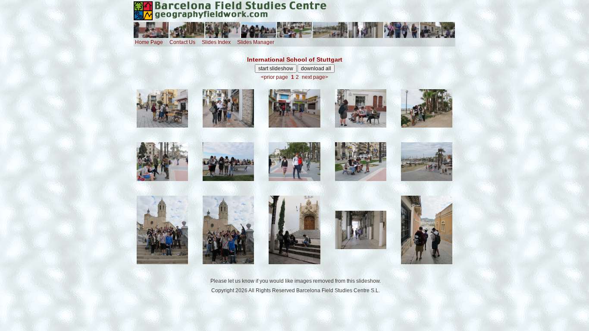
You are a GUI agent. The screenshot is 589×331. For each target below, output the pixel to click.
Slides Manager (255, 42)
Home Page (149, 42)
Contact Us (182, 42)
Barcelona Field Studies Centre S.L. (338, 290)
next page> (315, 77)
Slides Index (216, 42)
